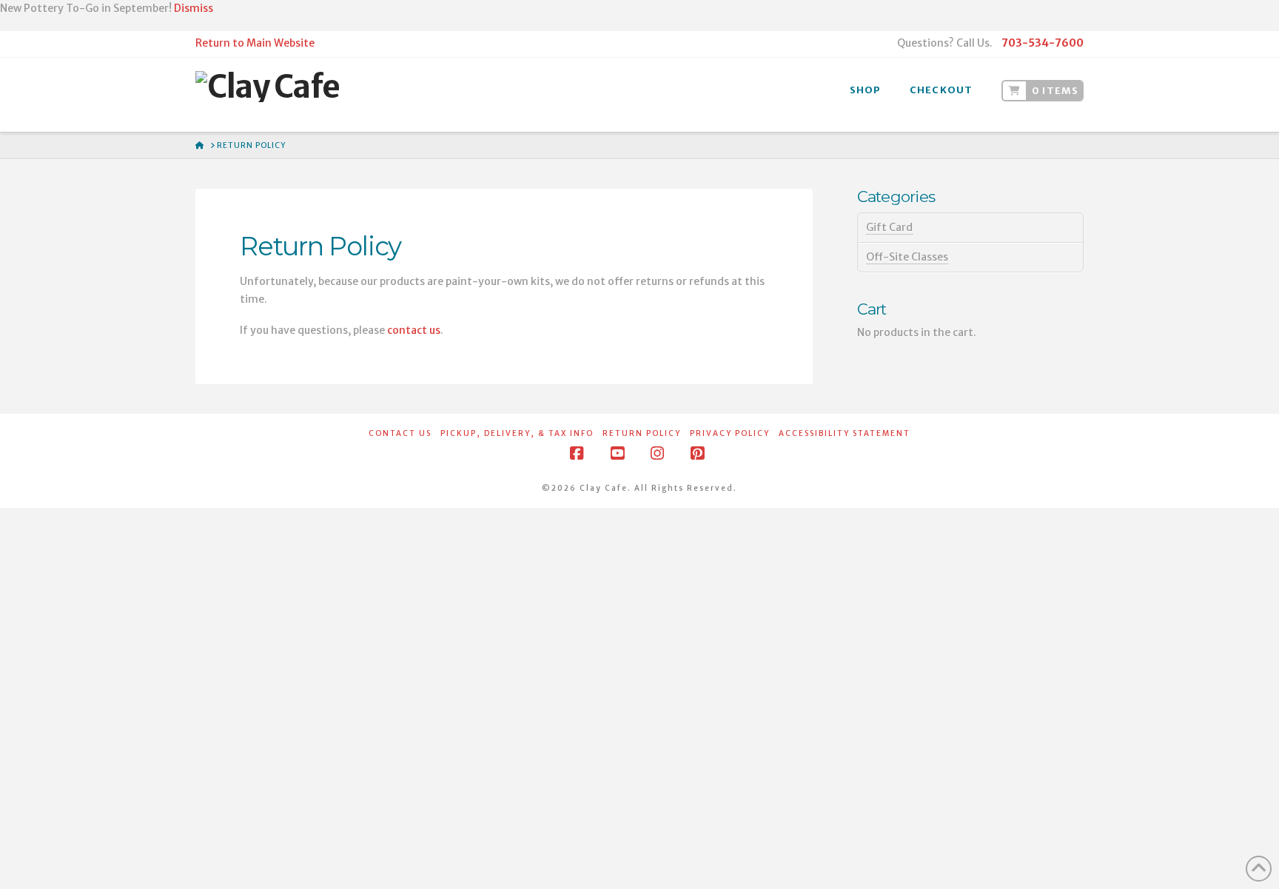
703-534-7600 (1042, 43)
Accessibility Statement (844, 433)
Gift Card (889, 227)
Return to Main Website (255, 43)
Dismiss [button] (193, 8)
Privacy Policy (730, 433)
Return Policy (641, 433)
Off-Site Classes (907, 257)
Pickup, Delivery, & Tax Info (517, 433)
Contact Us (400, 433)
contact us (413, 330)
